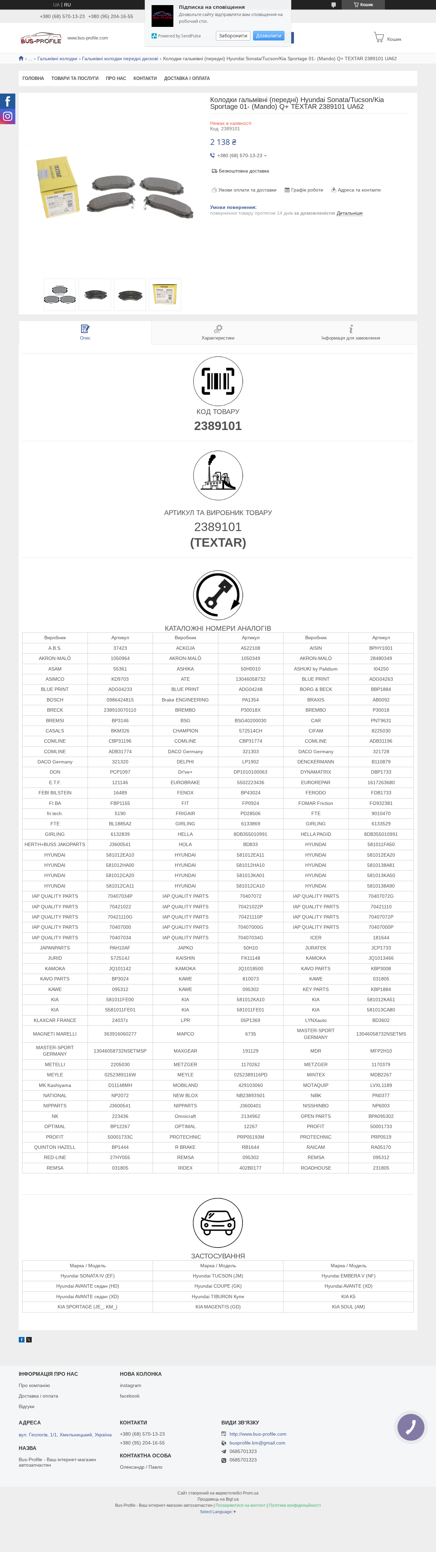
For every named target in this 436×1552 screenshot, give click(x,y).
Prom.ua (251, 1493)
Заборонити (233, 35)
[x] (29, 1340)
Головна (33, 78)
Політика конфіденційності (295, 1505)
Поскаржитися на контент (241, 1505)
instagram (130, 1385)
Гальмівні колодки (57, 58)
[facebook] (22, 1340)
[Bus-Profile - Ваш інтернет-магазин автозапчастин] (41, 37)
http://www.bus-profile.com (258, 1434)
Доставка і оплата (187, 78)
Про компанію (34, 1385)
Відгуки (26, 1406)
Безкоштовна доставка (244, 171)
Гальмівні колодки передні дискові (120, 58)
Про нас (116, 78)
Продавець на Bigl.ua (218, 1499)
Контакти (145, 78)
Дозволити (268, 35)
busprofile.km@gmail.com (257, 1443)
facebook (130, 1396)
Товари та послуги (74, 78)
